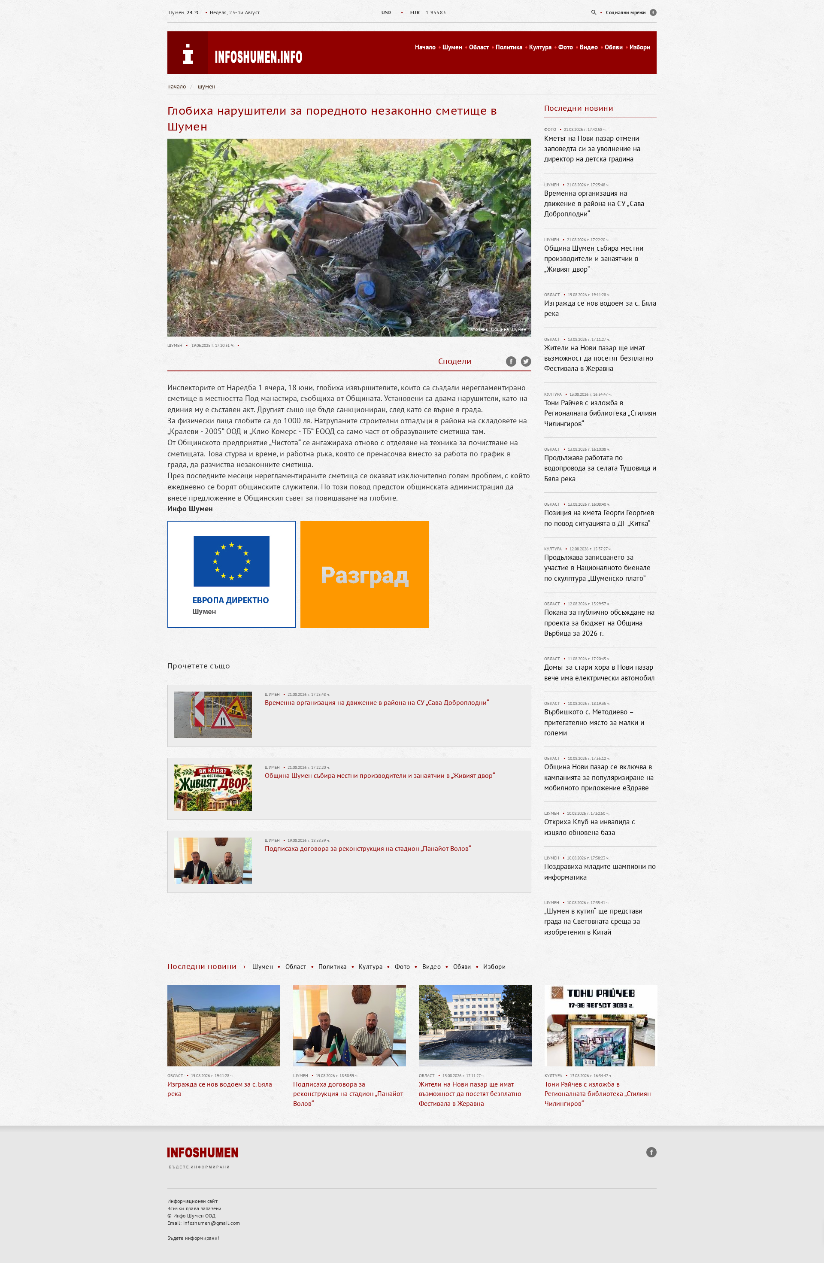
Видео (589, 47)
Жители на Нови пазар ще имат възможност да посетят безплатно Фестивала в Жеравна (598, 358)
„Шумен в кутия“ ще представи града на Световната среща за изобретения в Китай (593, 921)
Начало (425, 47)
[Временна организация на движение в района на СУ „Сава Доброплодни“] (213, 714)
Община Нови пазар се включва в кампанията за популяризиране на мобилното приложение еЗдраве (599, 777)
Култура (540, 47)
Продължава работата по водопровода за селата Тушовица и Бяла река (600, 468)
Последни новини (579, 108)
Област (479, 47)
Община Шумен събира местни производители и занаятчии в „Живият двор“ (380, 775)
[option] (412, 12)
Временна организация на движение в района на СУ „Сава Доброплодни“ (377, 702)
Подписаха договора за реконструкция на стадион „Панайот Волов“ (368, 848)
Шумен (452, 47)
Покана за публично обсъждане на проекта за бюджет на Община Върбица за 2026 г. (599, 622)
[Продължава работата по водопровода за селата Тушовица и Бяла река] (601, 1025)
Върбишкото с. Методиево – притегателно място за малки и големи (594, 722)
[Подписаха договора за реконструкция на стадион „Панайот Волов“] (213, 860)
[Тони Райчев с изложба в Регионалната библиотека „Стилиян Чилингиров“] (475, 1025)
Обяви (614, 47)
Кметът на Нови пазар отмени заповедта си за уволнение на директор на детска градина (592, 149)
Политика (509, 47)
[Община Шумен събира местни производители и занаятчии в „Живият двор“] (213, 787)
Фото (565, 47)
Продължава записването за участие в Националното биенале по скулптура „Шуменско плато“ (597, 568)
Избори (640, 47)
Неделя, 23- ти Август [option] (213, 12)
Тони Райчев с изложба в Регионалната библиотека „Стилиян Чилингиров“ (600, 413)
